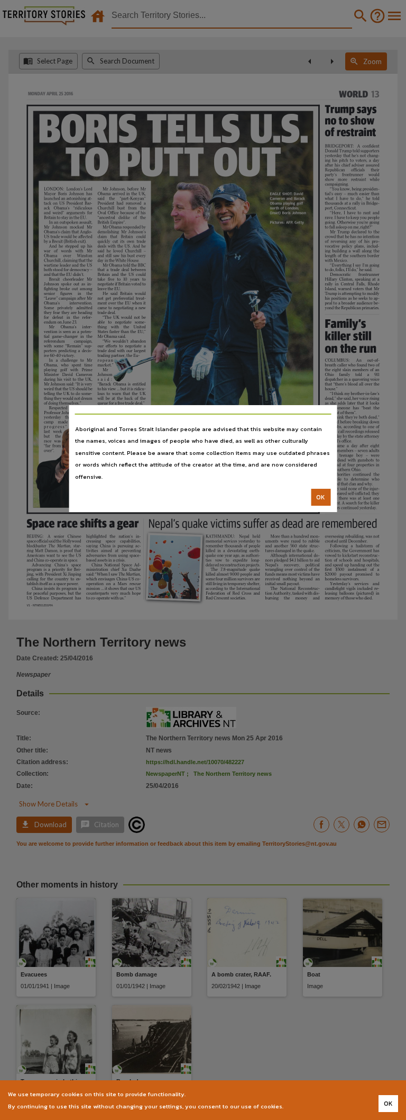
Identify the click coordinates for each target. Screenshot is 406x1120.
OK (320, 497)
